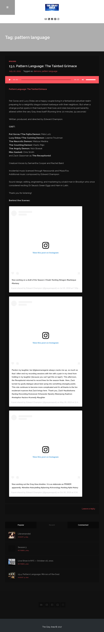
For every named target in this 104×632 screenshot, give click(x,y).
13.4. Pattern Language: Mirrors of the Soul (38, 574)
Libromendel (24, 534)
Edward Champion (34, 288)
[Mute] (83, 79)
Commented (83, 525)
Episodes (12, 61)
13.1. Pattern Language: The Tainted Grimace (43, 66)
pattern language (49, 71)
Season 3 (22, 547)
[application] (52, 79)
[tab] (20, 525)
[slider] (91, 79)
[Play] (9, 79)
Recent (52, 525)
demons (37, 71)
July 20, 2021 (15, 71)
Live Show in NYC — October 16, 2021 (35, 561)
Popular (21, 525)
